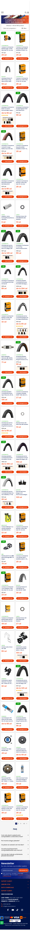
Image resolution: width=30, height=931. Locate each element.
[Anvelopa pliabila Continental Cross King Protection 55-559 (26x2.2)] (22, 709)
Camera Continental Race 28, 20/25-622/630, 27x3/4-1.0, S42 (22, 147)
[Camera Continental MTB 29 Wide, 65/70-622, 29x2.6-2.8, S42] (8, 609)
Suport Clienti (6, 881)
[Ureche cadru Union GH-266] (8, 638)
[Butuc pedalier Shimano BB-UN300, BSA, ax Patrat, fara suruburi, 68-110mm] (8, 347)
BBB (2, 554)
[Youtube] (12, 910)
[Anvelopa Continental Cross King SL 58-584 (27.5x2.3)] (8, 271)
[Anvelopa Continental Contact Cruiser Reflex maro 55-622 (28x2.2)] (8, 136)
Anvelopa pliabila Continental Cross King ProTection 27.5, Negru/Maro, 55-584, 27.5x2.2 (22, 358)
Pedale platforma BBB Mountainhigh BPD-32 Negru (8, 557)
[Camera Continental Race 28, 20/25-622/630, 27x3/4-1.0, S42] (22, 136)
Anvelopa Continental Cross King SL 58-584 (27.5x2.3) (8, 282)
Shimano (4, 355)
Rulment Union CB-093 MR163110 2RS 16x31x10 (21, 218)
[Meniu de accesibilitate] (2, 918)
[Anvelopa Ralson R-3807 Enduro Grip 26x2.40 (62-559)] (8, 69)
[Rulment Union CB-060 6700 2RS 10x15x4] (22, 414)
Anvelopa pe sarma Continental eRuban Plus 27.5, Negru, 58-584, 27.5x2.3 (7, 247)
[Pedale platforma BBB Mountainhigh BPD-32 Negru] (8, 547)
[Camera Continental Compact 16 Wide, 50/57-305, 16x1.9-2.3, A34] (22, 383)
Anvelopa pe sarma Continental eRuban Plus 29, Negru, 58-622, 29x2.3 (22, 682)
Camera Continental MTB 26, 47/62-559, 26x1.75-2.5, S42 (22, 528)
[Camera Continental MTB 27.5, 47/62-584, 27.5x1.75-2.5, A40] (22, 69)
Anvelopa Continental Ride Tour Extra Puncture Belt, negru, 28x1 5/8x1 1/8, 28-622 (8, 108)
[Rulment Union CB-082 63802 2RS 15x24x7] (22, 609)
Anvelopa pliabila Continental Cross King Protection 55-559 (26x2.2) (21, 719)
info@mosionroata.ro (9, 906)
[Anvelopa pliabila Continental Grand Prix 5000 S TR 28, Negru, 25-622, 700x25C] (8, 447)
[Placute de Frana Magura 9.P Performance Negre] (22, 482)
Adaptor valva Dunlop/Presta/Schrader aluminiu (8, 218)
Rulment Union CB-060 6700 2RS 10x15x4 (22, 423)
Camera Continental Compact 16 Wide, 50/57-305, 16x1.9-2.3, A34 (22, 393)
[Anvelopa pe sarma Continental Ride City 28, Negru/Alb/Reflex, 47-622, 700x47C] (22, 307)
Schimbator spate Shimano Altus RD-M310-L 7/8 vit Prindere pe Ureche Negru (21, 648)
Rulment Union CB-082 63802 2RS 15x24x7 (21, 619)
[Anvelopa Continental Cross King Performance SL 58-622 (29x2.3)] (22, 236)
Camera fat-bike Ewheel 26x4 (6, 749)
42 (24, 823)
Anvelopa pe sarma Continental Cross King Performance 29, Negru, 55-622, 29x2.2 (8, 424)
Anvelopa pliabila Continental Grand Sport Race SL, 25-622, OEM (8, 393)
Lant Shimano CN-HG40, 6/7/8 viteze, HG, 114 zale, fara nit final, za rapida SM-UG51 (7, 719)
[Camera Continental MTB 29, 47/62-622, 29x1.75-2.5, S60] (8, 307)
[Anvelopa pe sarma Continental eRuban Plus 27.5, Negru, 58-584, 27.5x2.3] (8, 236)
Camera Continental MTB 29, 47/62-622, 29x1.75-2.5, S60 (7, 317)
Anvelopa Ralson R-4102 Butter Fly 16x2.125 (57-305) (21, 588)
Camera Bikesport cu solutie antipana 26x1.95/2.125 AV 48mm (7, 528)
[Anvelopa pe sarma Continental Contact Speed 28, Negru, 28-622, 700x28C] (22, 447)
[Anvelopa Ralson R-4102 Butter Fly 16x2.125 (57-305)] (22, 578)
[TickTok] (17, 910)
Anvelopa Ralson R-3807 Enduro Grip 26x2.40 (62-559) (7, 79)
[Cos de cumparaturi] (28, 13)
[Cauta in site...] (25, 13)
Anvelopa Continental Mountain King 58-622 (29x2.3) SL (8, 182)
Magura (18, 490)
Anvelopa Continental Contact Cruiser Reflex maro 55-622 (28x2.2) (8, 147)
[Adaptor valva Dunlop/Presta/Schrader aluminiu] (8, 207)
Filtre (24, 28)
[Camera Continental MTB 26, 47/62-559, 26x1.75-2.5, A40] (22, 798)
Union (17, 215)
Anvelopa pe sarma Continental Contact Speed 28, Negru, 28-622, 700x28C (22, 457)
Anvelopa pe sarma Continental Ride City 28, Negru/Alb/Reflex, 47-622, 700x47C (22, 317)
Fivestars (4, 747)
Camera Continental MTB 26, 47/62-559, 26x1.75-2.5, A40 (22, 808)
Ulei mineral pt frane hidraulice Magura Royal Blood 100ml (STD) (22, 779)
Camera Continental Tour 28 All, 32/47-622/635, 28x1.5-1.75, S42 (22, 557)
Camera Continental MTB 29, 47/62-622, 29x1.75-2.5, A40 (7, 808)
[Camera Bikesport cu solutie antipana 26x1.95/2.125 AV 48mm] (8, 518)
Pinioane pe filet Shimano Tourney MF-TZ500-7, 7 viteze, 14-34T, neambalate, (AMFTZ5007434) (7, 779)
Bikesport (4, 525)
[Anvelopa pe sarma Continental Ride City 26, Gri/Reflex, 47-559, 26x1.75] (8, 482)
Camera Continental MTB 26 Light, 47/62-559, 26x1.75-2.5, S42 (7, 48)
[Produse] (2, 13)
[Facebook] (8, 910)
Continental (5, 45)
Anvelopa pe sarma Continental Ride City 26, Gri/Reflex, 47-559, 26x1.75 (8, 493)
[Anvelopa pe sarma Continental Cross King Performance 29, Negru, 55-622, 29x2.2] (8, 414)
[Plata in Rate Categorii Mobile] (15, 19)
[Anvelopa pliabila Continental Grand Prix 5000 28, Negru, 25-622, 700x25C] (22, 271)
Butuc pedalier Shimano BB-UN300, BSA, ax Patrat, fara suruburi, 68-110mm (7, 358)
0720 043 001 (6, 904)
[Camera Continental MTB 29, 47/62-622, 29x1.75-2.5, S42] (22, 172)
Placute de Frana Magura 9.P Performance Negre (21, 493)
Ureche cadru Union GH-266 (7, 647)
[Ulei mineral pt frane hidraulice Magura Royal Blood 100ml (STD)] (22, 769)
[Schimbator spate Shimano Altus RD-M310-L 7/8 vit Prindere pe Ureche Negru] (22, 638)
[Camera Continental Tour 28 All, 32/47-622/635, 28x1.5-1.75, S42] (22, 547)
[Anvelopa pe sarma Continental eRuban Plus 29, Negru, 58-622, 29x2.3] (22, 671)
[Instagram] (22, 910)
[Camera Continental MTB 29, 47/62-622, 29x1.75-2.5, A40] (8, 798)
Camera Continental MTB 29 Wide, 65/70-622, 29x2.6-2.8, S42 (7, 619)
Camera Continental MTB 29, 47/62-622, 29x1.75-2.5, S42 (22, 182)
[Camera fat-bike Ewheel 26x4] (8, 740)
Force (3, 215)
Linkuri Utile (5, 884)
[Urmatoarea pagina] (27, 824)
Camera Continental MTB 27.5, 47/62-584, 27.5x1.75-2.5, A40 (22, 79)
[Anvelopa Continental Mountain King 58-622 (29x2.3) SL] (8, 172)
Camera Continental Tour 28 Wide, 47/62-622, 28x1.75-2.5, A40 (7, 588)
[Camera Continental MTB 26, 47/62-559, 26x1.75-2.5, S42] (22, 518)
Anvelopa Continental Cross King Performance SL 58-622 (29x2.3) (22, 247)
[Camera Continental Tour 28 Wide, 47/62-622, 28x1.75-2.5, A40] (8, 578)
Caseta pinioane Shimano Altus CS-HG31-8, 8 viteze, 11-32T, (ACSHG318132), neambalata (21, 750)
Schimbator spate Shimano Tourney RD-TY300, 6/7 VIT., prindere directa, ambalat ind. (7, 682)
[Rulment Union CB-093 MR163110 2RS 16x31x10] (22, 207)
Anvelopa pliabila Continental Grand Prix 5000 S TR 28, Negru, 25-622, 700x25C (7, 457)
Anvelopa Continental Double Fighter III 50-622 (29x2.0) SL (22, 108)
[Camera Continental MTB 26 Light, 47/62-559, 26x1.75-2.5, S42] (8, 38)
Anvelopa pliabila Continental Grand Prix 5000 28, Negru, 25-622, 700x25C (21, 282)
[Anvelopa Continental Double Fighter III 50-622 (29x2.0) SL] (22, 98)
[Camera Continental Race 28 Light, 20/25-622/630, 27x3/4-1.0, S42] (22, 38)
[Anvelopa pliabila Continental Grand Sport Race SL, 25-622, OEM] (8, 383)
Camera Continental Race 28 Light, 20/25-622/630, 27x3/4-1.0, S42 (22, 48)
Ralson (4, 76)
